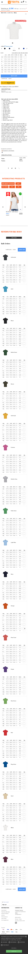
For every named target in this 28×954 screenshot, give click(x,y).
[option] (14, 30)
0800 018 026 (18, 917)
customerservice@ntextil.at (20, 911)
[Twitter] (12, 168)
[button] (21, 2)
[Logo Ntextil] (14, 2)
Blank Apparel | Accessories (8, 183)
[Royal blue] (23, 48)
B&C (2, 12)
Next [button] (26, 31)
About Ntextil (3, 910)
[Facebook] (8, 168)
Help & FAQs (3, 918)
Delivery (3, 915)
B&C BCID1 (3, 91)
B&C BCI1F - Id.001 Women (8, 150)
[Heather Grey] (19, 48)
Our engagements (4, 920)
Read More (19, 939)
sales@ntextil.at (18, 914)
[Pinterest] (15, 168)
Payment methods (4, 913)
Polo (18, 183)
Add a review (14, 237)
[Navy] (9, 48)
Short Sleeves (5, 186)
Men (12, 186)
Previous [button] (3, 31)
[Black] (5, 48)
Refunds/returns (4, 916)
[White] (14, 48)
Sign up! (4, 904)
